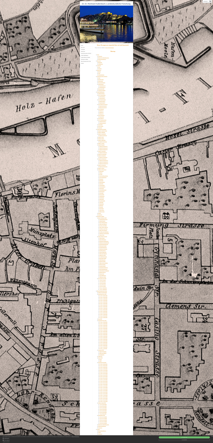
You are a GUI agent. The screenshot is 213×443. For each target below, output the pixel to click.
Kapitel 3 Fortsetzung (103, 135)
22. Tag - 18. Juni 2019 (103, 396)
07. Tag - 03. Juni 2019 (103, 373)
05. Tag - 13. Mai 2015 (103, 301)
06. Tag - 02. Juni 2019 (103, 371)
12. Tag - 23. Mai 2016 (103, 339)
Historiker (100, 68)
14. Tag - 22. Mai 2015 (103, 315)
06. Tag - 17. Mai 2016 (103, 329)
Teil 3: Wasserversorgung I (102, 104)
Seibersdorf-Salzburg (103, 253)
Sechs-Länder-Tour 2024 (102, 236)
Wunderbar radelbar (100, 216)
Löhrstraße (101, 202)
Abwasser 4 (101, 113)
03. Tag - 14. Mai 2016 (103, 325)
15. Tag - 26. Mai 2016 (103, 343)
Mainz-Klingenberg (102, 239)
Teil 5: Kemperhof (101, 115)
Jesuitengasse (101, 196)
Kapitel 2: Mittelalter (101, 132)
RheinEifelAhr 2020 (101, 415)
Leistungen (99, 65)
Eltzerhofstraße (102, 182)
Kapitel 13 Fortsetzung (103, 166)
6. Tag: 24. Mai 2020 (103, 412)
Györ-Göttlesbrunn (102, 275)
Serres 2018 (100, 357)
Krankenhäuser (101, 84)
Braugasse (101, 179)
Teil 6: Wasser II (101, 118)
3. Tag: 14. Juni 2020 (103, 420)
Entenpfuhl (101, 183)
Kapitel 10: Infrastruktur (102, 154)
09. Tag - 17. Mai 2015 (103, 308)
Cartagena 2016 (101, 350)
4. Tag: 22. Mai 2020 (103, 409)
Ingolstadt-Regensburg (103, 219)
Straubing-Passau (102, 250)
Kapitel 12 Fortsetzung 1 (103, 160)
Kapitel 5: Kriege (101, 138)
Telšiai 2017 (100, 356)
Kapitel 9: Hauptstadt (102, 151)
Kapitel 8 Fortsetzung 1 (103, 146)
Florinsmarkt (101, 188)
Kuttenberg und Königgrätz (104, 233)
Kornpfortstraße (102, 200)
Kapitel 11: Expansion (102, 155)
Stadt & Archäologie (102, 351)
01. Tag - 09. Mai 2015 (103, 295)
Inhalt (99, 78)
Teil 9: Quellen (100, 126)
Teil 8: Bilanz (100, 124)
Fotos (99, 73)
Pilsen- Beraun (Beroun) (103, 227)
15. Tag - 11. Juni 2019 (103, 385)
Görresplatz (101, 193)
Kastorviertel (101, 199)
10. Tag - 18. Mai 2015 (103, 309)
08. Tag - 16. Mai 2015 (103, 306)
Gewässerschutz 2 (102, 121)
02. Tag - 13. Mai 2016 (103, 323)
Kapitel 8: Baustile (101, 144)
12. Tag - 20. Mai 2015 (103, 312)
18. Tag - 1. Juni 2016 (103, 348)
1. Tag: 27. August (102, 280)
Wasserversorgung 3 (103, 107)
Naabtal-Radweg (102, 221)
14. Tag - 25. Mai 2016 (103, 342)
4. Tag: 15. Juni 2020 (103, 421)
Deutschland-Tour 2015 (102, 294)
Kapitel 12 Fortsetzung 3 (103, 163)
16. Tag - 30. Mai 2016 (103, 345)
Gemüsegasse (101, 191)
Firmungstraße (102, 185)
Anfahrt (99, 432)
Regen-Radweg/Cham (103, 222)
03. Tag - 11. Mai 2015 (103, 298)
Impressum (100, 56)
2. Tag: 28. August (102, 281)
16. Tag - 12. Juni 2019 (103, 387)
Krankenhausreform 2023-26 (102, 76)
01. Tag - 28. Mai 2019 (103, 364)
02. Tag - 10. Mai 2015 (103, 297)
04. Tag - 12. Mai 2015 (103, 300)
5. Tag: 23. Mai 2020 (103, 410)
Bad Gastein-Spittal (102, 258)
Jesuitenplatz (101, 197)
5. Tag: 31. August (102, 286)
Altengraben (101, 171)
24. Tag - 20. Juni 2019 (103, 399)
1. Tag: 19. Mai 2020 (103, 404)
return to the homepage (109, 47)
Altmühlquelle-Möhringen (103, 244)
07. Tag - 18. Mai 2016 (103, 331)
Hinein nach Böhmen (103, 224)
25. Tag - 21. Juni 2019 (103, 401)
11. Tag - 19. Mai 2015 (103, 311)
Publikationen (100, 64)
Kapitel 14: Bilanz (101, 168)
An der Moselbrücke (102, 177)
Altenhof (100, 172)
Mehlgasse (101, 205)
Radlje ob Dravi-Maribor (103, 263)
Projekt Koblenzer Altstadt (101, 129)
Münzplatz (101, 207)
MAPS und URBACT (102, 353)
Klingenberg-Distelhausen (103, 241)
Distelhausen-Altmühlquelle (104, 242)
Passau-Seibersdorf (102, 252)
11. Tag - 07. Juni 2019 (103, 379)
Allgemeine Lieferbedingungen (103, 57)
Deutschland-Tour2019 (102, 362)
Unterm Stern (101, 210)
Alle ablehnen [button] (184, 439)
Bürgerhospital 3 (102, 102)
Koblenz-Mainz (102, 238)
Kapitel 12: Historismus (102, 158)
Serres (100, 359)
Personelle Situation (101, 82)
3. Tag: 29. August (102, 283)
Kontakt (98, 429)
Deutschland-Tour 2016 (102, 320)
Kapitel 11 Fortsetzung (103, 157)
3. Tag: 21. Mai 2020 (103, 407)
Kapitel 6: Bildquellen (102, 140)
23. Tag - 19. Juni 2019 (103, 398)
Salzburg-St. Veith (102, 255)
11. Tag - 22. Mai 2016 (103, 337)
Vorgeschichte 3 (102, 98)
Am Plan (100, 174)
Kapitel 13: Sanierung (102, 165)
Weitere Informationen (75, 436)
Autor (99, 67)
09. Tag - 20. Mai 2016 (103, 334)
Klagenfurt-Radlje (102, 261)
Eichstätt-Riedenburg (103, 247)
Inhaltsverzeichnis (101, 93)
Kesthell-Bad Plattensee (103, 267)
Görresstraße (101, 194)
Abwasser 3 (101, 112)
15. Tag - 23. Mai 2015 (103, 317)
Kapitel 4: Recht (101, 137)
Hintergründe (100, 81)
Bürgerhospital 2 (102, 101)
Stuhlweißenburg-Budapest (104, 270)
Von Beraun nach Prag (103, 228)
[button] (3, 438)
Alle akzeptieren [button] (184, 437)
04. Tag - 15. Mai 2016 (103, 326)
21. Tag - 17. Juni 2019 (103, 395)
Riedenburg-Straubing (103, 249)
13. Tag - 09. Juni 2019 (103, 382)
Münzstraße (101, 208)
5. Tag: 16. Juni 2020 (103, 423)
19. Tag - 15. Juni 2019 (103, 392)
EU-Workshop (101, 354)
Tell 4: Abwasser (101, 109)
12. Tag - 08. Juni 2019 (103, 381)
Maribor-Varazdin (102, 264)
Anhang (99, 213)
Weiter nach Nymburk (103, 230)
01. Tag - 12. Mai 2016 (103, 322)
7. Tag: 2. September (103, 289)
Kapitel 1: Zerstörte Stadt (102, 130)
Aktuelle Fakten (101, 79)
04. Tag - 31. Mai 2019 (103, 368)
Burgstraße (101, 180)
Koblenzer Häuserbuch (102, 169)
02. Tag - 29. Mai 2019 (103, 365)
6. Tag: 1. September (103, 287)
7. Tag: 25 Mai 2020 (102, 413)
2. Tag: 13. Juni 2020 (103, 418)
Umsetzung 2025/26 (101, 90)
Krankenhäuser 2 (102, 85)
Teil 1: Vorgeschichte (101, 95)
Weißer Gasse (101, 211)
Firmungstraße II (102, 186)
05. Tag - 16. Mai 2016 (103, 328)
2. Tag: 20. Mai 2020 (103, 406)
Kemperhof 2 (101, 116)
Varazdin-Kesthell (102, 266)
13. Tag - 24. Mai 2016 (103, 340)
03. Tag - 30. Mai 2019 (103, 367)
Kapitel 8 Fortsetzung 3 (103, 149)
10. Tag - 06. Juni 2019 (103, 378)
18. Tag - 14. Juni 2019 (103, 390)
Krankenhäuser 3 (102, 87)
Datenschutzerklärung (102, 59)
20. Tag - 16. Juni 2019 (103, 393)
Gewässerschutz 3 (102, 123)
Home (98, 54)
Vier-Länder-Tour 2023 (102, 278)
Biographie (100, 62)
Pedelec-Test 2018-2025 (102, 292)
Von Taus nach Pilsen (103, 225)
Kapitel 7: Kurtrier (101, 143)
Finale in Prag (101, 235)
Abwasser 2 (101, 110)
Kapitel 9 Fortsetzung (103, 152)
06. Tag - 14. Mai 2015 (103, 303)
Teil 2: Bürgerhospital (102, 99)
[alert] (106, 439)
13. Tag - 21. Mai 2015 (103, 314)
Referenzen (99, 70)
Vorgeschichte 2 (102, 96)
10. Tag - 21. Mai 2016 (103, 336)
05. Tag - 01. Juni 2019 (103, 370)
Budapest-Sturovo (102, 272)
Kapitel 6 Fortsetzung (103, 141)
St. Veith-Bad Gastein (103, 256)
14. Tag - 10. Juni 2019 (103, 384)
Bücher (99, 71)
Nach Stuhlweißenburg (103, 269)
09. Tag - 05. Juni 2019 (103, 376)
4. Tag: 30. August (102, 284)
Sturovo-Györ (101, 273)
